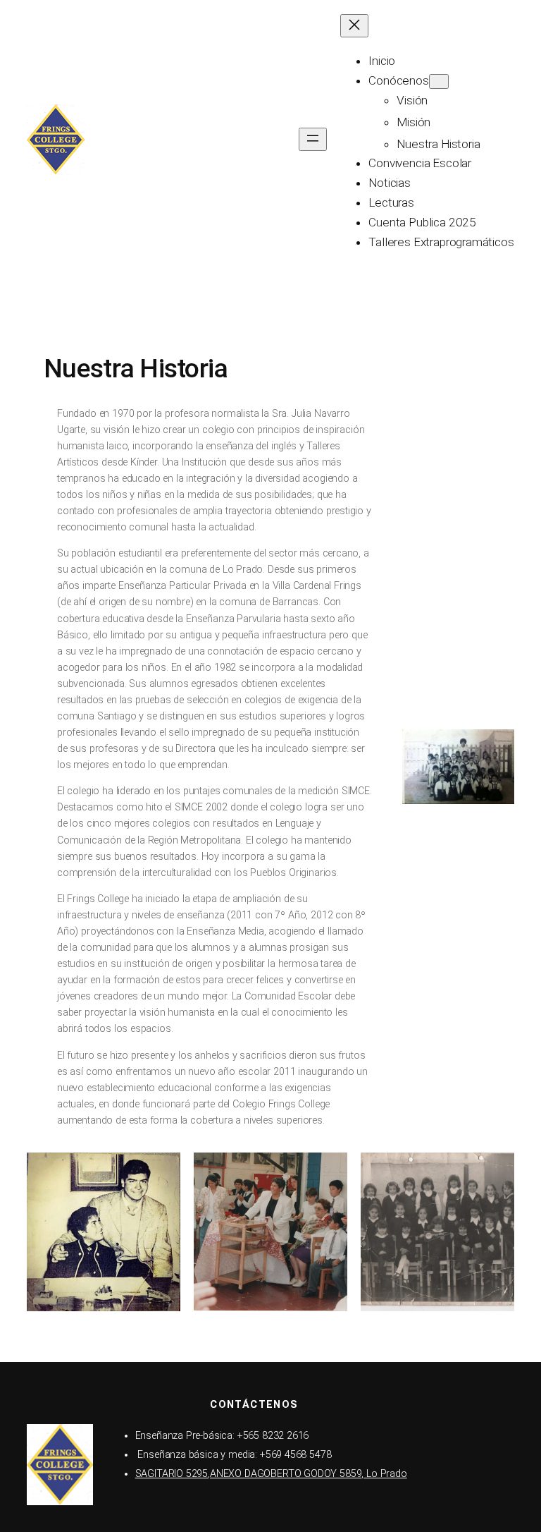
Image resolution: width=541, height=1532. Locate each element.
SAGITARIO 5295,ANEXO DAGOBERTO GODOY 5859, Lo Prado (271, 1474)
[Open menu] (313, 139)
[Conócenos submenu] (439, 81)
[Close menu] (354, 25)
